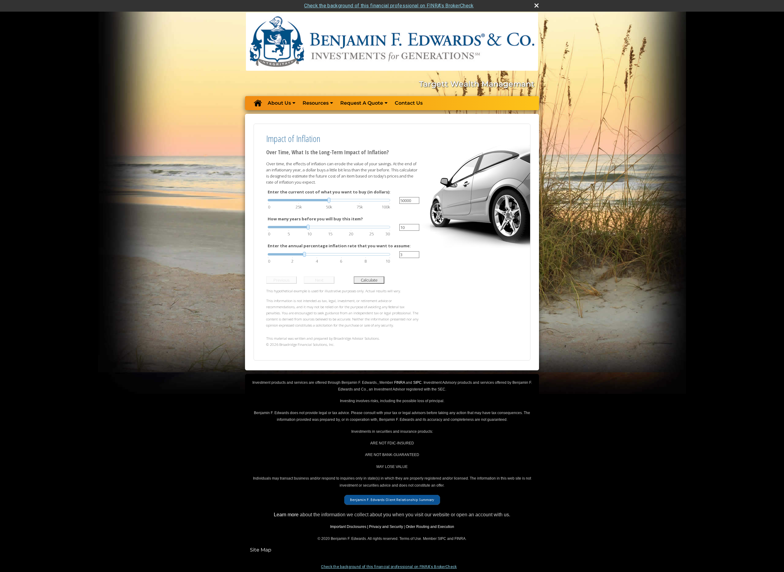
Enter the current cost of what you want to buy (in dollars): (329, 192)
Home (257, 103)
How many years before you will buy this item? (315, 219)
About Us (279, 103)
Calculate (369, 280)
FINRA (399, 382)
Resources (316, 103)
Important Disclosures (348, 527)
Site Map (260, 550)
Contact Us (409, 103)
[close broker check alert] (536, 5)
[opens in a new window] (392, 500)
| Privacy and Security (385, 527)
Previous (281, 280)
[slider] (329, 200)
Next (319, 280)
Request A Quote (361, 103)
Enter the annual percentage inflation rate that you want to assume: (339, 246)
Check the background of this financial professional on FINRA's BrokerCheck (388, 6)
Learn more (286, 514)
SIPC (417, 382)
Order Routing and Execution (430, 527)
